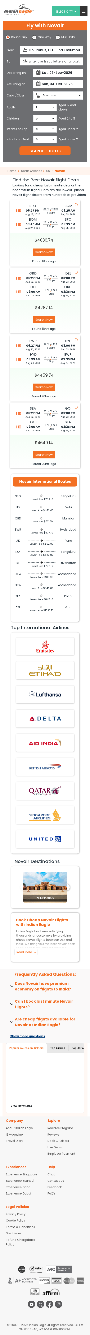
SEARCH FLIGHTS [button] (45, 151)
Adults (11, 107)
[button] (83, 11)
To (8, 61)
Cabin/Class (15, 95)
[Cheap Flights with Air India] (45, 742)
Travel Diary (14, 1141)
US (48, 171)
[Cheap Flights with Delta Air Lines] (45, 718)
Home (12, 171)
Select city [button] (64, 11)
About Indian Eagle (19, 1128)
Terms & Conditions (20, 1227)
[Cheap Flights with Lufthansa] (45, 694)
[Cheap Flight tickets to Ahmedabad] (45, 887)
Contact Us (56, 1181)
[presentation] (25, 49)
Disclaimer (13, 1233)
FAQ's (51, 1193)
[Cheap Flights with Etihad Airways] (45, 670)
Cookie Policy (15, 1220)
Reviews (53, 1134)
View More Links (21, 1105)
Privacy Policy (16, 1214)
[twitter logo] (40, 1304)
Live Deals (55, 1147)
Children (13, 118)
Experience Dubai (18, 1193)
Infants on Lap (17, 129)
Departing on (16, 73)
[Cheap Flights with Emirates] (45, 646)
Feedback (55, 1187)
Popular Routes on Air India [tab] (26, 1048)
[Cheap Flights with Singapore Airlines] (45, 815)
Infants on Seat (18, 139)
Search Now (44, 252)
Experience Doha (18, 1187)
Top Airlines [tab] (57, 1048)
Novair (60, 171)
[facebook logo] (49, 1304)
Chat (51, 1174)
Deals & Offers (58, 1141)
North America (31, 171)
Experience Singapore (21, 1174)
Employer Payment (61, 1154)
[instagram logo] (58, 1304)
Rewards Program (60, 1128)
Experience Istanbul (20, 1181)
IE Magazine (14, 1134)
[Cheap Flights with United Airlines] (45, 839)
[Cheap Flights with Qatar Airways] (45, 791)
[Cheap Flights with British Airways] (45, 767)
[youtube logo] (31, 1304)
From (10, 50)
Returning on (16, 84)
